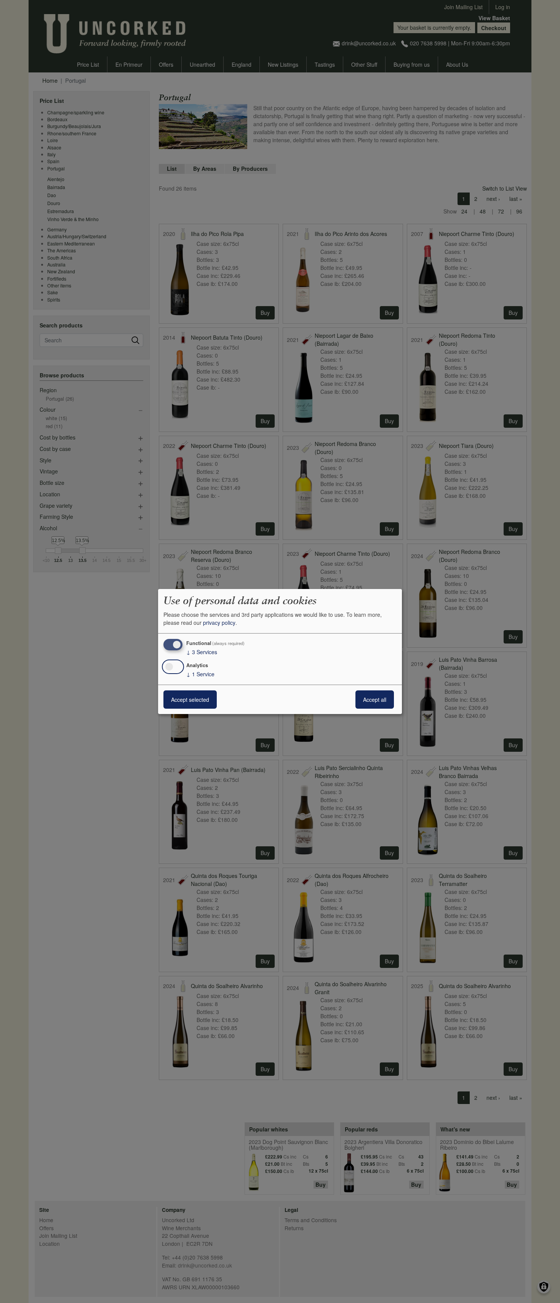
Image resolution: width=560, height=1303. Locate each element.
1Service (200, 674)
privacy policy (219, 622)
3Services (201, 652)
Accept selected (190, 699)
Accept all (374, 699)
